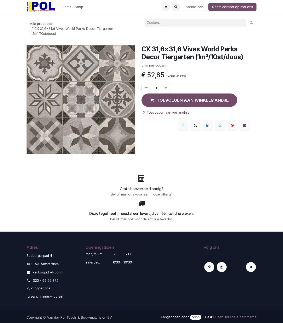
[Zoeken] (251, 23)
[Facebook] (183, 125)
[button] (176, 6)
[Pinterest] (232, 125)
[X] (195, 125)
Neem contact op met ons (232, 7)
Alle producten (41, 24)
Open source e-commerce (235, 317)
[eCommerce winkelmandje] (165, 6)
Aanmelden (194, 7)
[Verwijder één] (146, 88)
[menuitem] (66, 7)
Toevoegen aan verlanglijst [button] (168, 112)
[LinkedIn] (208, 125)
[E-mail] (245, 125)
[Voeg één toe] (166, 88)
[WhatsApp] (220, 125)
